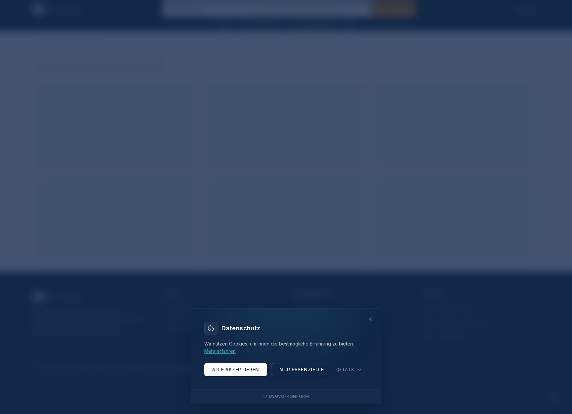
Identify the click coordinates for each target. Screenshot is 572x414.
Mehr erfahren (220, 351)
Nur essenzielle (301, 369)
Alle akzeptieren (235, 369)
